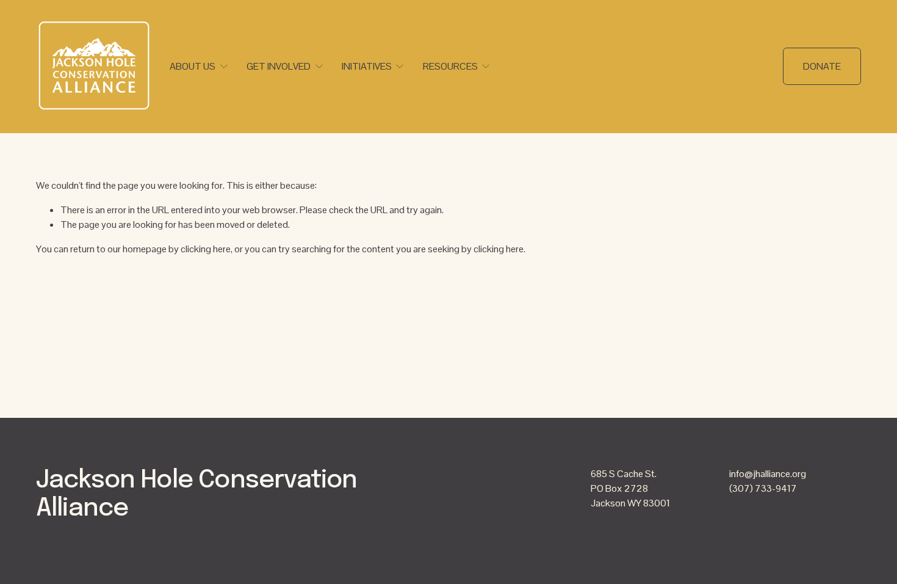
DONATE (822, 66)
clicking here (206, 249)
